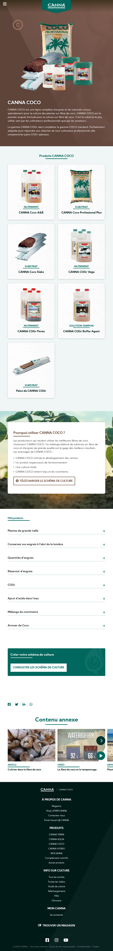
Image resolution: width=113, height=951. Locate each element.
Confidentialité (83, 947)
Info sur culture (56, 870)
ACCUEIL (47, 790)
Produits (57, 828)
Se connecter (56, 915)
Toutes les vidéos (56, 882)
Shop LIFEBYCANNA (56, 811)
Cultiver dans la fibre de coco (24, 769)
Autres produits (56, 863)
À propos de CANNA (56, 799)
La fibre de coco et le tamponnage (77, 769)
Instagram (56, 940)
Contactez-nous (56, 816)
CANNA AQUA (56, 839)
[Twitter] (16, 704)
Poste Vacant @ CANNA (56, 820)
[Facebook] (9, 704)
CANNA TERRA (56, 835)
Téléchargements (56, 891)
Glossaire (56, 901)
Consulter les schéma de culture (38, 667)
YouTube (66, 940)
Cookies (95, 947)
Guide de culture (56, 887)
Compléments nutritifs (56, 858)
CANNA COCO (66, 790)
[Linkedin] (23, 704)
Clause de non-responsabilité (62, 947)
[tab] (56, 527)
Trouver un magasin (59, 925)
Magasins (56, 806)
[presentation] (100, 740)
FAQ (56, 896)
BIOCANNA (56, 853)
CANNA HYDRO (56, 849)
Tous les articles (56, 877)
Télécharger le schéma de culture (46, 481)
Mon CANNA (57, 908)
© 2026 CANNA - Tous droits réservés (30, 947)
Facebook (47, 940)
